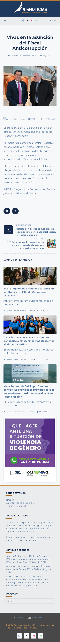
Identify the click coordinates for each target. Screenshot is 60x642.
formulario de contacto (25, 540)
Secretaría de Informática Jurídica (23, 56)
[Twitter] (27, 20)
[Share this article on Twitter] (15, 211)
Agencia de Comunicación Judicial (19, 311)
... (19, 304)
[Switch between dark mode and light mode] (51, 20)
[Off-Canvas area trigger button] (4, 20)
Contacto (37, 618)
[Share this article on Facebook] (6, 211)
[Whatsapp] (37, 20)
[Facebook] (23, 20)
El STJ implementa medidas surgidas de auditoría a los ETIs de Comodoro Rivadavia (29, 292)
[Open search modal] (55, 20)
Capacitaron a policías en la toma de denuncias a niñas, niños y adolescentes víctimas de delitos (28, 341)
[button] (30, 449)
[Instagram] (32, 20)
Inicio (21, 617)
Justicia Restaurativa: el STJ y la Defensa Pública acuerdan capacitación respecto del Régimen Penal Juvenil (28, 559)
